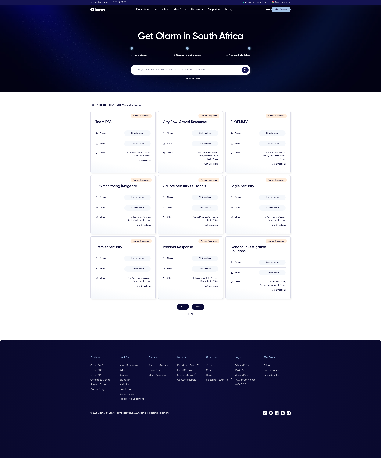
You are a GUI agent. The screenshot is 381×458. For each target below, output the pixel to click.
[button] (281, 2)
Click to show (137, 133)
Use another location (132, 105)
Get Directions (144, 161)
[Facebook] (277, 413)
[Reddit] (283, 413)
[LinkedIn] (265, 413)
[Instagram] (271, 413)
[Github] (289, 413)
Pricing (228, 9)
